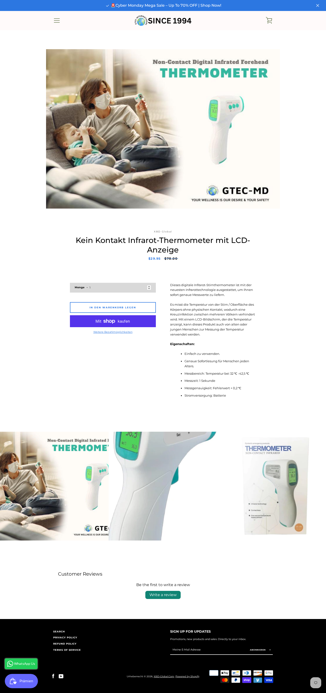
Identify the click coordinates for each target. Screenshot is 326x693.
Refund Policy (65, 643)
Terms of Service (67, 650)
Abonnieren (258, 650)
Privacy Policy (65, 637)
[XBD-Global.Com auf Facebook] (53, 676)
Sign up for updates (190, 631)
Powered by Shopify (187, 676)
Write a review (163, 595)
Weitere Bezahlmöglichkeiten (112, 332)
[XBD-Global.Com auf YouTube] (61, 676)
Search (59, 631)
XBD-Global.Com (164, 676)
